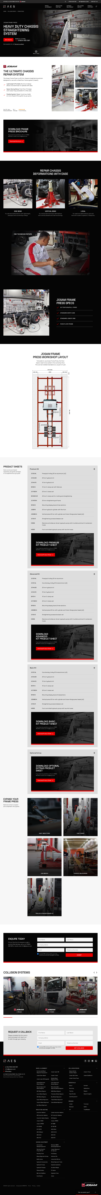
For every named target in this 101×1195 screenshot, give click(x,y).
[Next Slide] (97, 972)
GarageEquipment (70, 6)
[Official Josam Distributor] (90, 1185)
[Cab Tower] (50, 996)
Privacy (33, 1185)
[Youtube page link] (92, 1060)
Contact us (94, 1)
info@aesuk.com (84, 1)
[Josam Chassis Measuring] (80, 857)
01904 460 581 (72, 1)
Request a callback (19, 44)
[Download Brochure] (16, 141)
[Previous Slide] (94, 972)
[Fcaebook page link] (85, 1060)
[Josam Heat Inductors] (44, 817)
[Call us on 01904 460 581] (22, 39)
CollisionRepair (80, 6)
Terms (29, 1185)
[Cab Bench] (82, 996)
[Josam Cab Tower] (80, 817)
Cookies (38, 1185)
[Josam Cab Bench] (44, 857)
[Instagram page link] (88, 1060)
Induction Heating (59, 6)
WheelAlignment (48, 6)
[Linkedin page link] (96, 1060)
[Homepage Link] (9, 6)
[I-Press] (19, 996)
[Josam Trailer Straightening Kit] (44, 897)
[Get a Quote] (8, 39)
